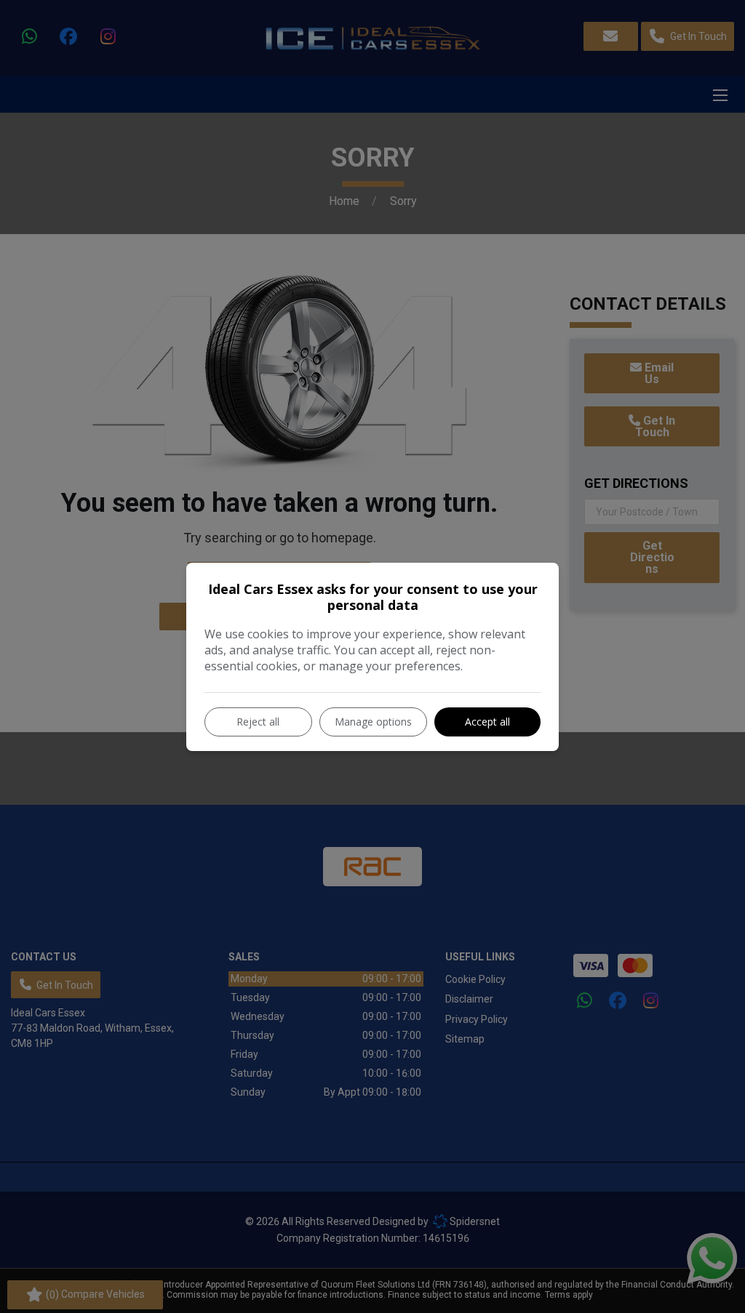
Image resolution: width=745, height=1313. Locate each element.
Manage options (373, 721)
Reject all (257, 721)
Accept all (487, 721)
